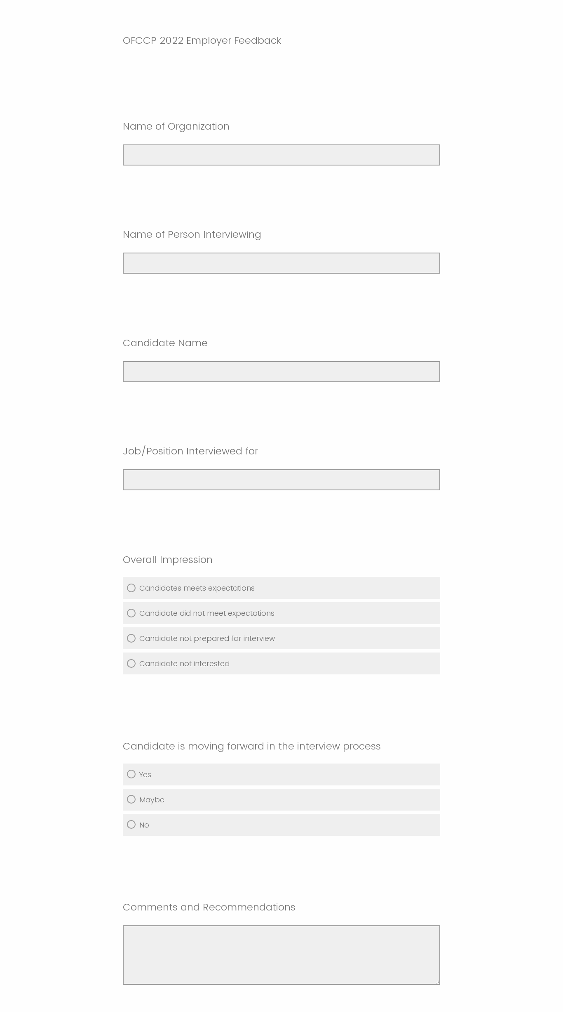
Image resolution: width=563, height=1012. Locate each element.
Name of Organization (176, 126)
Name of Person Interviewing (192, 234)
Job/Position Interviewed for (190, 451)
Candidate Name (165, 343)
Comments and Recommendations (209, 907)
